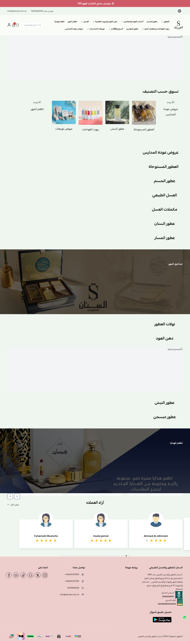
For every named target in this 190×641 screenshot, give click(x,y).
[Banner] (95, 57)
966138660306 (37, 11)
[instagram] (45, 575)
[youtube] (16, 575)
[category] (61, 31)
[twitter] (38, 575)
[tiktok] (23, 575)
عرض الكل (14, 504)
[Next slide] (10, 496)
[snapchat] (30, 575)
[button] (128, 555)
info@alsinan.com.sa (16, 11)
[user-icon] (9, 25)
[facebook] (9, 575)
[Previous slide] (17, 496)
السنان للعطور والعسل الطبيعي (150, 636)
